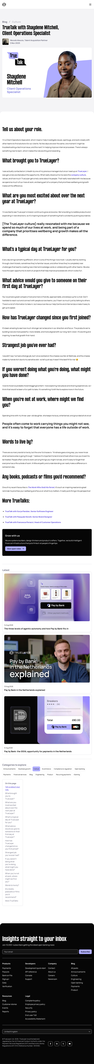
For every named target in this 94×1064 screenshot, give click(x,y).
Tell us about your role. (12, 788)
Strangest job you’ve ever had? (12, 853)
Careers (51, 975)
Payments (7, 774)
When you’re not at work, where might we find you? (12, 877)
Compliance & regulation (63, 769)
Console (28, 975)
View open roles (14, 548)
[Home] (4, 4)
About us (52, 972)
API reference (31, 972)
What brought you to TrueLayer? (11, 796)
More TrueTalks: (11, 900)
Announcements (9, 769)
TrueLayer (82, 171)
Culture (16, 21)
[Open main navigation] (90, 4)
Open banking (80, 769)
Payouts (5, 972)
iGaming (77, 774)
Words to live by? (12, 885)
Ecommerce (46, 769)
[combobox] (47, 1031)
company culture (78, 175)
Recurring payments (63, 774)
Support (28, 979)
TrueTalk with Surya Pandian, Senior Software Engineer (29, 511)
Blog (4, 21)
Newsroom (52, 979)
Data (4, 982)
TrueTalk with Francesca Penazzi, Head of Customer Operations (33, 522)
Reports (5, 1011)
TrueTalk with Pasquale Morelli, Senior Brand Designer (28, 517)
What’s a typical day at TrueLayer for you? (12, 820)
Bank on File (7, 975)
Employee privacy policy (35, 1004)
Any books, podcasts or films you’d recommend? (12, 893)
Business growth (24, 769)
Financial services (20, 774)
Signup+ (5, 979)
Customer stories (9, 1004)
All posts (74, 968)
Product (50, 774)
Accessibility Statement (35, 1019)
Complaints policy (32, 1000)
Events (5, 1008)
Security (28, 1008)
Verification (7, 986)
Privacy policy (31, 1011)
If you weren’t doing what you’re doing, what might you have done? (11, 864)
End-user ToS (31, 1015)
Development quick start (35, 968)
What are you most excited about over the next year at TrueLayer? (11, 808)
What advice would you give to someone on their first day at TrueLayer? (12, 831)
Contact (51, 968)
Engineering (40, 774)
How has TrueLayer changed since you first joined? (11, 844)
